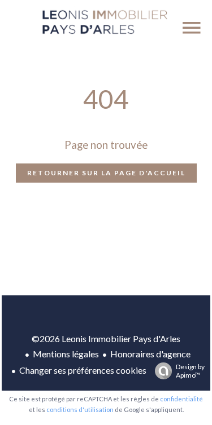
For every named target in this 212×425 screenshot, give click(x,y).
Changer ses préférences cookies (82, 370)
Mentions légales (66, 353)
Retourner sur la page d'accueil (106, 173)
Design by (190, 370)
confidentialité (181, 398)
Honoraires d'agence (150, 353)
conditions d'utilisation (80, 409)
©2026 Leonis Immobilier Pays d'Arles (106, 338)
